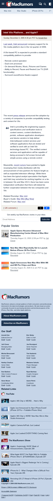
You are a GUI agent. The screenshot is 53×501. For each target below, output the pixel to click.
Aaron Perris (30, 381)
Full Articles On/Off (21, 495)
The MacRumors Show (19, 440)
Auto (42, 495)
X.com (8, 339)
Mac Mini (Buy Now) (25, 199)
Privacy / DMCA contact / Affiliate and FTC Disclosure (19, 487)
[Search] (45, 4)
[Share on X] (40, 208)
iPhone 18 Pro (37, 11)
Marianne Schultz (32, 362)
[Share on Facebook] (46, 208)
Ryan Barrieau (31, 372)
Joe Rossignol (31, 344)
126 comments (10, 208)
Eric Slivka (30, 335)
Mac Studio (21, 11)
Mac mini (7, 11)
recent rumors (20, 165)
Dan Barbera (5, 372)
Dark (3, 497)
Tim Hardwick (31, 353)
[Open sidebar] (50, 4)
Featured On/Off (7, 495)
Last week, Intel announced (15, 44)
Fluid (31, 495)
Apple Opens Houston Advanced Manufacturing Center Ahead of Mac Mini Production (29, 233)
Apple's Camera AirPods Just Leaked (25, 425)
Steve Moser (5, 381)
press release (19, 115)
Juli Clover (5, 344)
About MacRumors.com (15, 316)
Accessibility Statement (9, 491)
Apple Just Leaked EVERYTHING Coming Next (29, 433)
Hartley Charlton (7, 362)
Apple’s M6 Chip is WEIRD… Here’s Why (26, 401)
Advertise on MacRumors (16, 323)
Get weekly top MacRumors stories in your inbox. (26, 215)
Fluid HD (37, 495)
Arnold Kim (42, 38)
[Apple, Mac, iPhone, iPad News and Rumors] (19, 7)
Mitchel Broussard (7, 353)
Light (47, 495)
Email (3, 339)
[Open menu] (3, 4)
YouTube (10, 394)
